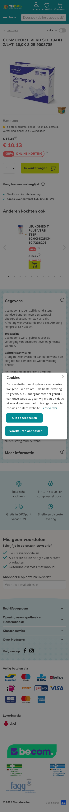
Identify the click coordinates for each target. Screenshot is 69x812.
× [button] (63, 376)
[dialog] (34, 406)
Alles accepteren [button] (24, 418)
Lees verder (50, 408)
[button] (26, 431)
